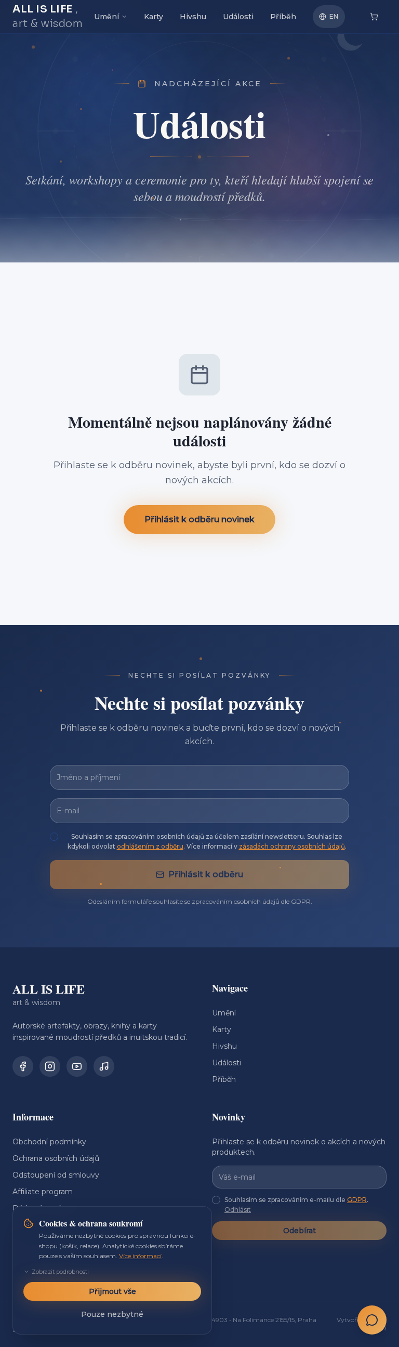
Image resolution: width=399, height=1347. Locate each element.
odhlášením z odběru (150, 846)
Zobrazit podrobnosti (60, 1271)
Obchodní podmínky (49, 1141)
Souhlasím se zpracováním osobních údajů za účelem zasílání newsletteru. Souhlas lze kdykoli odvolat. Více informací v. (207, 842)
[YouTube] (76, 1066)
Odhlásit (237, 1209)
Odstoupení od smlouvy (55, 1175)
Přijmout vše (112, 1291)
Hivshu (193, 16)
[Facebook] (22, 1066)
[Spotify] (104, 1066)
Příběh (283, 16)
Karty (153, 16)
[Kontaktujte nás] (372, 1320)
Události (238, 16)
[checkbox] (54, 837)
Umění (106, 16)
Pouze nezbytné (112, 1314)
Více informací (140, 1256)
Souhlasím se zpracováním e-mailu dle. (296, 1205)
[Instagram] (49, 1066)
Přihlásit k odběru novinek (199, 519)
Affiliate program (42, 1191)
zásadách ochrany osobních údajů (292, 846)
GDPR (357, 1200)
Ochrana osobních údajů (55, 1158)
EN (334, 16)
